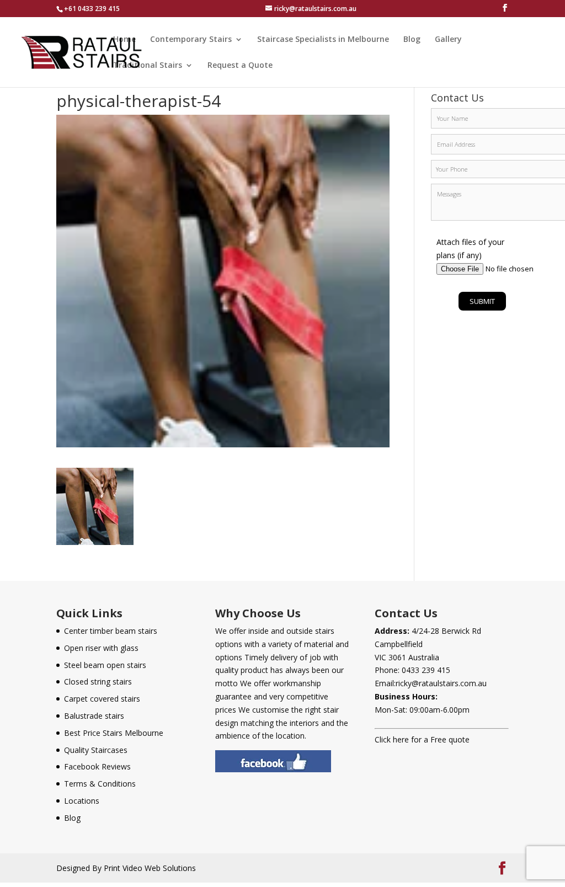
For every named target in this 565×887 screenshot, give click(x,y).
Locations (81, 800)
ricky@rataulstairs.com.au (441, 683)
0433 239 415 (426, 670)
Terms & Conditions (100, 783)
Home (124, 39)
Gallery (448, 39)
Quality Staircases (95, 750)
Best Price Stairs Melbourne (113, 733)
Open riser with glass (101, 648)
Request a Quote (240, 65)
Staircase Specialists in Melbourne (323, 39)
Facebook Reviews (97, 766)
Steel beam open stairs (105, 665)
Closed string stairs (98, 681)
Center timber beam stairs (110, 631)
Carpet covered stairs (102, 698)
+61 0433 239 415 (92, 8)
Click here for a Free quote (422, 739)
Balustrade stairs (94, 715)
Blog (411, 39)
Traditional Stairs (147, 65)
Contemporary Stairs (191, 39)
